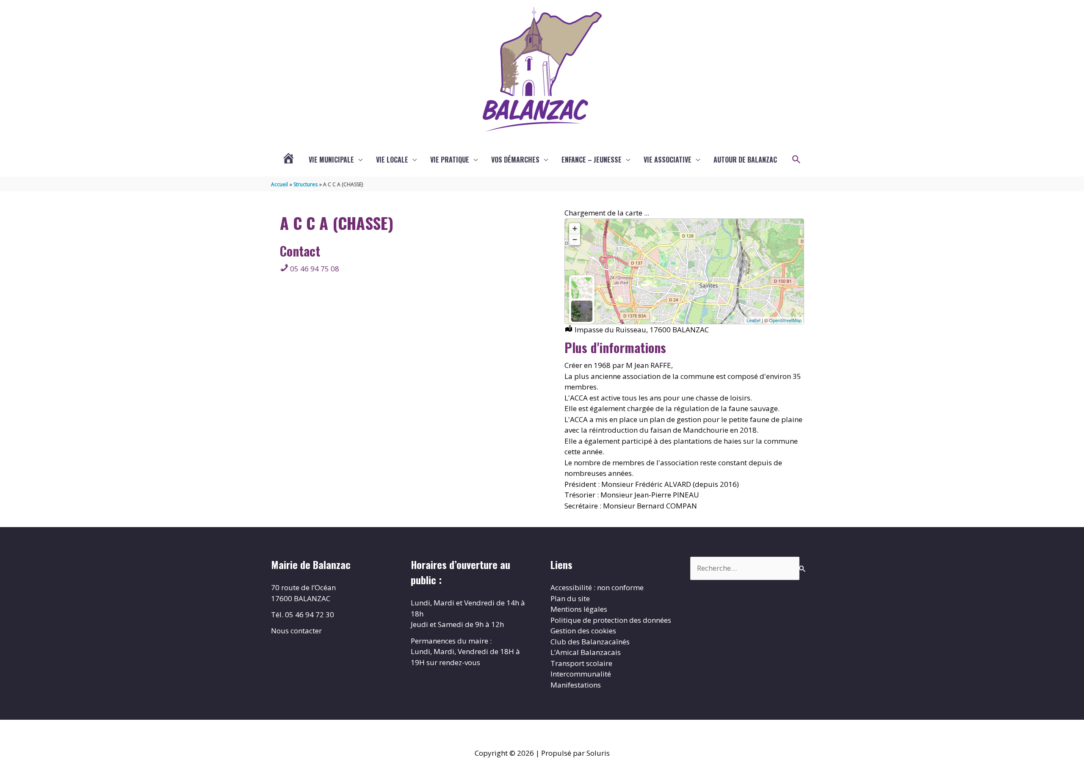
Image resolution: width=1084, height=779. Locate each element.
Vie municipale (331, 160)
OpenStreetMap (785, 320)
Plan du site (570, 598)
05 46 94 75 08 (313, 268)
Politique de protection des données (610, 620)
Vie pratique (449, 160)
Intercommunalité (580, 674)
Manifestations (575, 685)
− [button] (574, 239)
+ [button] (574, 228)
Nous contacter (296, 630)
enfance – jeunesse (591, 160)
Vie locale (392, 160)
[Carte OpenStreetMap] (581, 287)
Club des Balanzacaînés (590, 641)
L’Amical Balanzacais (585, 652)
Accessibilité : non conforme (597, 587)
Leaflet (753, 320)
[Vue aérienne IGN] (581, 311)
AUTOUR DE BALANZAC (745, 160)
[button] (796, 159)
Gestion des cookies (583, 630)
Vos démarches (515, 160)
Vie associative (667, 160)
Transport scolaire (581, 663)
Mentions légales (578, 609)
